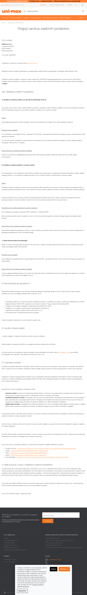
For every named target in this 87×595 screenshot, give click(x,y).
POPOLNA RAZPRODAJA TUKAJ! (17, 1)
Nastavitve (22, 591)
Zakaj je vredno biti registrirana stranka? (15, 550)
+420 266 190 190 (7, 5)
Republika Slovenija (9, 559)
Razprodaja (43, 5)
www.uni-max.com (9, 561)
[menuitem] (5, 17)
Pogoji (6, 538)
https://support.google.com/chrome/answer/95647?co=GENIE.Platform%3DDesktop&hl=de (46, 448)
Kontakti (69, 5)
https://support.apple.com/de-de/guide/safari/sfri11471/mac (28, 453)
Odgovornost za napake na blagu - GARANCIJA (59, 540)
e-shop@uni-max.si (64, 352)
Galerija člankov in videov (56, 5)
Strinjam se (64, 569)
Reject (53, 569)
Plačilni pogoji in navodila (11, 547)
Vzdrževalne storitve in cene (53, 545)
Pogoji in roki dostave (10, 545)
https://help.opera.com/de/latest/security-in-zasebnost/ (28, 455)
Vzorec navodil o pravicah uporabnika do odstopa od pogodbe (64, 547)
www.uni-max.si (32, 63)
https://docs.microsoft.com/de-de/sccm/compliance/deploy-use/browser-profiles (42, 457)
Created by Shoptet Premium (75, 592)
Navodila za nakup (9, 542)
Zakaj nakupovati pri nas (11, 540)
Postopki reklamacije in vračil (53, 542)
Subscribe (48, 521)
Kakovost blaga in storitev (52, 538)
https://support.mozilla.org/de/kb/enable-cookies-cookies (29, 451)
